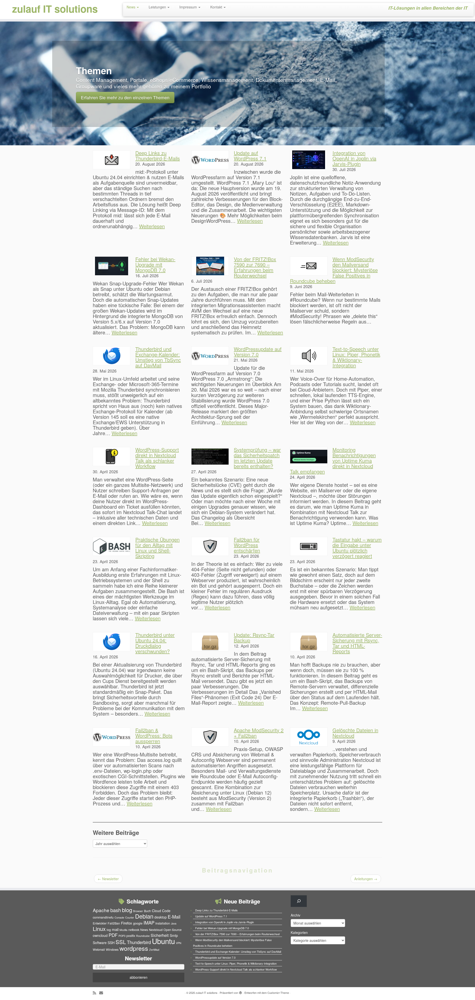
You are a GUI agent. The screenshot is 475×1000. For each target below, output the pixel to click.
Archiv (295, 915)
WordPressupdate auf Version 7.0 (258, 351)
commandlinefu (103, 917)
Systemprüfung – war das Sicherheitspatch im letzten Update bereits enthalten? (257, 458)
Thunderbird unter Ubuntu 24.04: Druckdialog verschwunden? (155, 643)
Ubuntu (163, 941)
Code (166, 910)
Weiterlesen (152, 226)
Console (119, 917)
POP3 (122, 936)
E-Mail (174, 916)
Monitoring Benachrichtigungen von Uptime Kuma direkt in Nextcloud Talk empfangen (333, 460)
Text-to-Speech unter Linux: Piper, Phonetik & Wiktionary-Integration (356, 357)
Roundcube (143, 936)
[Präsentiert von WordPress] (240, 991)
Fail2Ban (114, 923)
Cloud (156, 910)
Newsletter (108, 878)
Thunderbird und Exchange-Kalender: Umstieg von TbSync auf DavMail (158, 357)
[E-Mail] (102, 992)
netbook (133, 929)
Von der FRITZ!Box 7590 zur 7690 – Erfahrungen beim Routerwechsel (255, 267)
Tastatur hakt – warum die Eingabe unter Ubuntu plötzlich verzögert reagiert (357, 547)
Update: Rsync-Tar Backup (254, 637)
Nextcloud (156, 929)
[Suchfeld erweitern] (299, 901)
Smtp (174, 935)
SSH (111, 942)
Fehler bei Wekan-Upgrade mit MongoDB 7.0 (155, 264)
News (131, 6)
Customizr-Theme (278, 993)
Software (100, 942)
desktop (160, 917)
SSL (121, 942)
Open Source (173, 929)
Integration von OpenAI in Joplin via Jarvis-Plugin (354, 158)
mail (115, 929)
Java (173, 923)
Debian (144, 916)
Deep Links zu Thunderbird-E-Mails (157, 155)
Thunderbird (139, 942)
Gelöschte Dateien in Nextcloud (355, 732)
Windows (112, 949)
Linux (99, 928)
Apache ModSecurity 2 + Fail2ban (259, 732)
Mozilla (123, 930)
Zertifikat (154, 949)
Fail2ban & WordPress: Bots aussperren (153, 735)
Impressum (188, 6)
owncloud (100, 935)
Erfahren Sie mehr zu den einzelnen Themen (125, 97)
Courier (129, 917)
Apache (101, 910)
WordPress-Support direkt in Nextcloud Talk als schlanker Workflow (157, 458)
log (109, 929)
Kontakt (216, 6)
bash (115, 910)
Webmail (99, 949)
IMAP (148, 922)
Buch (147, 911)
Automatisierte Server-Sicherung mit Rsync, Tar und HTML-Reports (357, 643)
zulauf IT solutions (55, 9)
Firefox (126, 922)
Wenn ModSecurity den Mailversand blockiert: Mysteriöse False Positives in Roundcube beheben (334, 269)
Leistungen (158, 6)
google (137, 923)
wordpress (133, 948)
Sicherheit (160, 935)
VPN (178, 943)
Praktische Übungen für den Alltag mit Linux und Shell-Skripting (157, 547)
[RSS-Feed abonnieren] (96, 992)
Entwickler (100, 923)
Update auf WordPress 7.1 (250, 155)
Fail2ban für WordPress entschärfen (247, 545)
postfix (130, 935)
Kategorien (299, 932)
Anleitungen (365, 878)
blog (127, 910)
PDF (113, 935)
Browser (138, 911)
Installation (162, 923)
